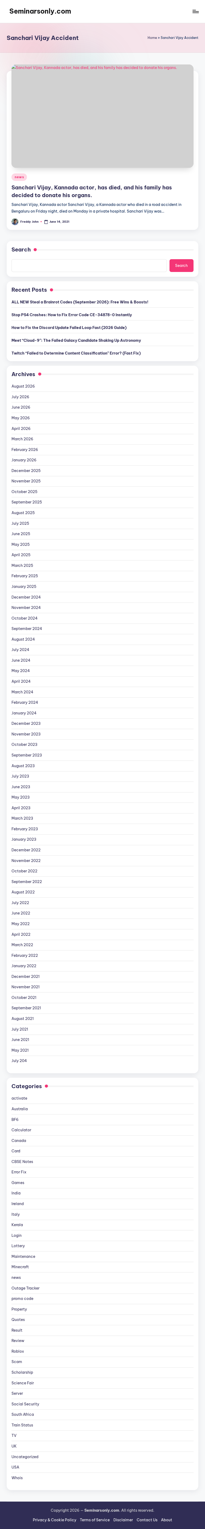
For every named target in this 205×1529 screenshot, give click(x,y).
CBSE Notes (22, 1161)
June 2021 (20, 1039)
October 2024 (24, 618)
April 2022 (20, 934)
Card (15, 1151)
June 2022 (20, 913)
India (16, 1193)
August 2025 (23, 512)
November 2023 (26, 734)
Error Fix (18, 1172)
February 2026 (24, 449)
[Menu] (195, 11)
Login (16, 1235)
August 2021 (22, 1018)
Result (16, 1330)
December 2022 (26, 850)
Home (152, 38)
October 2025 (24, 491)
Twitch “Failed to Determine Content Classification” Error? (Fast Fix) (76, 353)
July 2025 (20, 523)
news (19, 177)
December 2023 (26, 723)
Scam (16, 1361)
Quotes (18, 1319)
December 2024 (26, 597)
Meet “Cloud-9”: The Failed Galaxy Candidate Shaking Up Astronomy (76, 340)
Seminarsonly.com (40, 11)
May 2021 (20, 1050)
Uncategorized (24, 1456)
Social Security (25, 1404)
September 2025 (26, 502)
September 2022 (26, 881)
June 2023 (20, 786)
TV (14, 1435)
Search (21, 249)
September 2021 (26, 1008)
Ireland (17, 1203)
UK (14, 1446)
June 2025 (20, 533)
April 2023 (20, 808)
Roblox (17, 1351)
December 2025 (26, 470)
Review (17, 1340)
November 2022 (26, 860)
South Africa (22, 1414)
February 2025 (24, 576)
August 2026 (23, 386)
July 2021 (19, 1029)
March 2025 (22, 565)
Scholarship (22, 1372)
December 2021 (25, 976)
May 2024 (20, 670)
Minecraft (20, 1266)
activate (19, 1098)
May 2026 (20, 418)
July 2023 (20, 776)
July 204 (19, 1060)
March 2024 (22, 692)
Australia (19, 1109)
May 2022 (20, 923)
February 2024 (24, 702)
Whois (17, 1477)
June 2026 (20, 407)
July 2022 (20, 902)
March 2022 (22, 944)
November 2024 (26, 607)
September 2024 (26, 628)
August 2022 (23, 892)
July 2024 (20, 649)
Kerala (17, 1224)
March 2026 (22, 439)
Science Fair (22, 1383)
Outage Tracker (25, 1288)
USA (15, 1467)
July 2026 (20, 397)
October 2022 (24, 871)
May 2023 (20, 797)
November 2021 (25, 987)
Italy (15, 1214)
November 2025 (26, 481)
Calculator (21, 1130)
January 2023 (23, 839)
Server (17, 1393)
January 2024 (24, 713)
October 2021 (23, 997)
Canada (18, 1140)
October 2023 (24, 744)
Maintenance (23, 1256)
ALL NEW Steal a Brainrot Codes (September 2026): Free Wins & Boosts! (79, 302)
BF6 (15, 1119)
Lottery (18, 1245)
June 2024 (20, 660)
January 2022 (23, 965)
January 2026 (24, 460)
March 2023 (22, 818)
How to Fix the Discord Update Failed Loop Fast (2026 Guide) (69, 327)
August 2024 (23, 639)
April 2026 (21, 428)
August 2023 (23, 765)
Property (19, 1309)
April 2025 (20, 554)
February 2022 (24, 955)
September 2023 (26, 755)
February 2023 (24, 829)
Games (17, 1182)
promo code (22, 1298)
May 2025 (20, 544)
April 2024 (21, 681)
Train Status (22, 1425)
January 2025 (23, 586)
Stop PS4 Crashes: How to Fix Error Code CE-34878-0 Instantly (71, 314)
